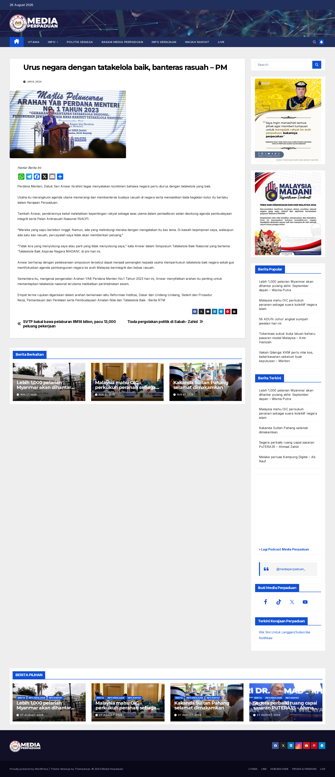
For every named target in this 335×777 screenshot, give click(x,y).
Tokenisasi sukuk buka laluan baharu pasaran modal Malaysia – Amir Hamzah (287, 338)
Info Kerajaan (37, 698)
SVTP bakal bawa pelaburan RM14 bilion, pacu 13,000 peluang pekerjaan (69, 323)
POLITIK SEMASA (80, 42)
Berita (21, 698)
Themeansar (82, 768)
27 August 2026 (32, 714)
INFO (52, 42)
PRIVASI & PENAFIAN (304, 768)
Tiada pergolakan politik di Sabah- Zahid (162, 321)
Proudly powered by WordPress (29, 768)
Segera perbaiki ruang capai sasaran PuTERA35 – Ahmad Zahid (285, 707)
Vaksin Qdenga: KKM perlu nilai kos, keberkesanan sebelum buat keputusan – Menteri (286, 356)
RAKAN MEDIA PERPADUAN (122, 42)
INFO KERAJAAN (164, 42)
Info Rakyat (55, 698)
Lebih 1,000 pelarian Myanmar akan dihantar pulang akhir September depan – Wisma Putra (286, 286)
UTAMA (34, 42)
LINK (264, 768)
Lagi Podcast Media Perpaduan (284, 549)
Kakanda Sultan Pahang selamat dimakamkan (200, 385)
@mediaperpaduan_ (290, 569)
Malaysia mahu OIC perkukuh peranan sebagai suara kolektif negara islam (126, 387)
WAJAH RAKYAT (197, 42)
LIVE (221, 42)
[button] (314, 42)
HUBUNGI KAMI (279, 768)
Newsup (65, 768)
